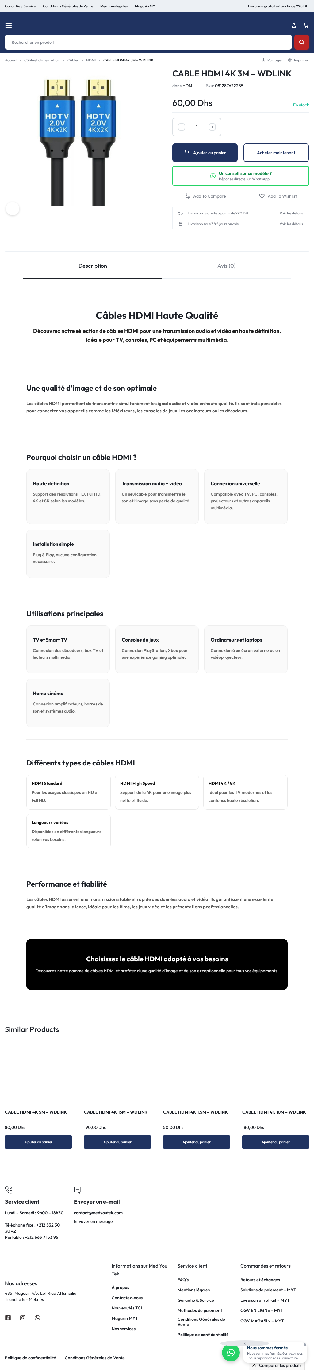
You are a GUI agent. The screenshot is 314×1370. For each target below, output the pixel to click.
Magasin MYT (125, 1318)
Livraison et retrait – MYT (265, 1300)
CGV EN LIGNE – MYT (261, 1310)
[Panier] (306, 25)
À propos (120, 1287)
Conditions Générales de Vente (201, 1322)
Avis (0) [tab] (226, 265)
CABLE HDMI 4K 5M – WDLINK (36, 1112)
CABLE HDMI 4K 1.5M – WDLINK (195, 1112)
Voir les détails (291, 213)
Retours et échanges (260, 1280)
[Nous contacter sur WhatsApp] (231, 1352)
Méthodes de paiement (200, 1310)
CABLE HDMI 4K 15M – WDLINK (115, 1112)
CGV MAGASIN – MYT (262, 1320)
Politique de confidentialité (203, 1334)
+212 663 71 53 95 (41, 1237)
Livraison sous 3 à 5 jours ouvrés (213, 224)
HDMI (91, 60)
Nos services (124, 1328)
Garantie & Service (196, 1300)
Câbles (72, 60)
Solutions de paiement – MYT (268, 1290)
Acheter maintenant (276, 152)
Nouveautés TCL (127, 1308)
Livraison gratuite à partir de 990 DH (278, 6)
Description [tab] (92, 265)
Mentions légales (194, 1290)
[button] (205, 196)
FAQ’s (183, 1280)
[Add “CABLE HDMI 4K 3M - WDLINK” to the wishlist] (278, 196)
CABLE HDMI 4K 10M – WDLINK (274, 1112)
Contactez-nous (127, 1298)
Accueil (11, 60)
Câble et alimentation (42, 60)
